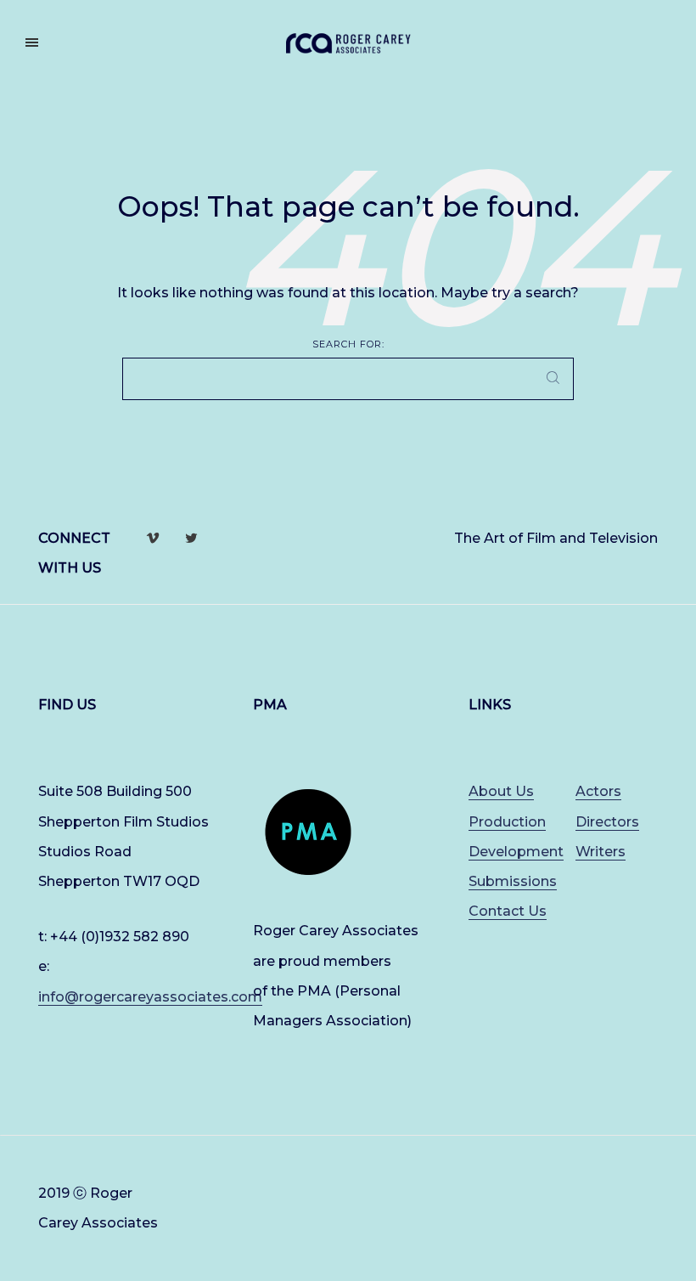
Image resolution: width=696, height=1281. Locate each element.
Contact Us (508, 911)
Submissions (513, 881)
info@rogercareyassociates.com (150, 997)
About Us (501, 791)
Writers (600, 852)
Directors (607, 822)
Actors (598, 791)
